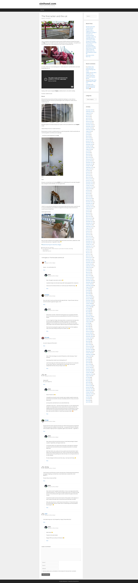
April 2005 (88, 343)
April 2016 (88, 155)
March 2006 (88, 329)
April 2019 (88, 118)
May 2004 (88, 361)
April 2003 (88, 382)
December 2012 (89, 221)
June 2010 (88, 270)
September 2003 (89, 374)
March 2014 (88, 197)
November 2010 (89, 262)
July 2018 (88, 132)
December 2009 (89, 280)
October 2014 (89, 185)
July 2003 (88, 377)
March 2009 (88, 295)
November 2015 (89, 164)
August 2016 (88, 149)
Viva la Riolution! (45, 249)
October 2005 (89, 338)
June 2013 (88, 211)
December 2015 (89, 162)
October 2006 (89, 318)
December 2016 (89, 142)
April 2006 (88, 328)
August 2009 (88, 287)
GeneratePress (76, 581)
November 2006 (89, 316)
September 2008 (89, 305)
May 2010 (88, 272)
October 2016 (89, 146)
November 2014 (89, 183)
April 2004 (88, 362)
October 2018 (89, 128)
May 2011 (88, 252)
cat (43, 248)
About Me (42, 10)
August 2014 (88, 188)
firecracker (62, 248)
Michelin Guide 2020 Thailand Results (90, 77)
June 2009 (88, 290)
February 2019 (89, 121)
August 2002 (88, 395)
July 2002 (88, 397)
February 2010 (89, 277)
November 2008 (89, 302)
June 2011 (88, 251)
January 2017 (89, 141)
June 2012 (88, 231)
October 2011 (89, 244)
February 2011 (89, 257)
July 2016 (88, 151)
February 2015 (89, 178)
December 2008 (89, 300)
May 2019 (88, 116)
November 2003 (89, 370)
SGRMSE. (88, 72)
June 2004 (88, 359)
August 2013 (88, 208)
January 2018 (89, 139)
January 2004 (89, 367)
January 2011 (89, 259)
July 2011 (88, 249)
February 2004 (89, 366)
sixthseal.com (47, 3)
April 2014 (88, 195)
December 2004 (89, 349)
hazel (46, 513)
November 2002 (89, 390)
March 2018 (88, 137)
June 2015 (88, 172)
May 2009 (88, 292)
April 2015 (88, 175)
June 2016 (88, 152)
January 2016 (89, 160)
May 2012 (88, 233)
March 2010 (88, 275)
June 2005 (88, 339)
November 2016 (89, 144)
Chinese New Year (46, 247)
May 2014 (88, 193)
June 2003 (88, 379)
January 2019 (89, 123)
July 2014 (88, 190)
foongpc (47, 420)
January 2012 (89, 239)
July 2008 (88, 308)
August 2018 (88, 131)
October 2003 (89, 372)
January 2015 (89, 180)
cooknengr (88, 84)
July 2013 (88, 210)
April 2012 (88, 234)
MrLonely (47, 337)
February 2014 (89, 198)
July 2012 (88, 229)
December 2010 (89, 260)
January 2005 (89, 347)
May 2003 (88, 380)
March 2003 (88, 384)
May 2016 (88, 154)
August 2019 (88, 113)
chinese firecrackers (47, 248)
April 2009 (88, 293)
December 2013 (89, 201)
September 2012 (89, 226)
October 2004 (89, 352)
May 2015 (88, 174)
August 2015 (88, 169)
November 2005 (89, 336)
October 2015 (89, 165)
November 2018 (89, 126)
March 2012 (88, 236)
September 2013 (89, 206)
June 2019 (88, 114)
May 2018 (88, 136)
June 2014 (88, 192)
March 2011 (88, 256)
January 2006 (89, 333)
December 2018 (89, 124)
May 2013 (88, 213)
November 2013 (89, 203)
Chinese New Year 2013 (47, 251)
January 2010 (89, 279)
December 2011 (89, 241)
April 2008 (88, 313)
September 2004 (89, 354)
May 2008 (88, 311)
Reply (44, 270)
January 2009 (89, 298)
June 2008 (88, 310)
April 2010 (88, 274)
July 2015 (88, 170)
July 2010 (88, 269)
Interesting (51, 247)
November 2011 (89, 242)
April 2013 (88, 215)
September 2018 (89, 129)
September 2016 (89, 147)
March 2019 (88, 119)
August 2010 (88, 267)
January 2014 (89, 200)
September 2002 (89, 393)
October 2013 (89, 205)
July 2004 (88, 357)
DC (45, 261)
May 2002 (88, 400)
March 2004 (88, 364)
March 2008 (88, 315)
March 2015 (88, 177)
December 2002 (89, 388)
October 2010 (89, 264)
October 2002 (89, 392)
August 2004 (88, 356)
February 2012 (89, 238)
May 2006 (88, 326)
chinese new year (55, 248)
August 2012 (88, 228)
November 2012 (89, 223)
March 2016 (88, 157)
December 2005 (89, 334)
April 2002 (88, 402)
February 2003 (89, 385)
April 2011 (88, 254)
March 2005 (88, 344)
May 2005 (88, 341)
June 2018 (88, 134)
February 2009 (89, 297)
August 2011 (88, 247)
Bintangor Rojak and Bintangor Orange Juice (91, 81)
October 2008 (89, 303)
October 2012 (89, 224)
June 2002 (88, 398)
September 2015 (89, 167)
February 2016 (89, 159)
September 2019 (89, 111)
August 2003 (88, 375)
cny (59, 248)
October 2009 (89, 283)
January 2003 (89, 387)
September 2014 (89, 187)
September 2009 (89, 285)
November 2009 (89, 282)
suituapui (47, 294)
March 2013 (88, 216)
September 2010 (89, 265)
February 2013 (89, 218)
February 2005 (89, 346)
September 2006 (89, 320)
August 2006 (88, 321)
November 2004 (89, 351)
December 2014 (89, 182)
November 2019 (89, 110)
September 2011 (89, 246)
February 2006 (89, 331)
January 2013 (89, 219)
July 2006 (88, 323)
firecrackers (66, 248)
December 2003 (89, 369)
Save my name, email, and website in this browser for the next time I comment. (59, 571)
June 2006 (88, 325)
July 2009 (88, 288)
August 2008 (88, 306)
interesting (71, 248)
